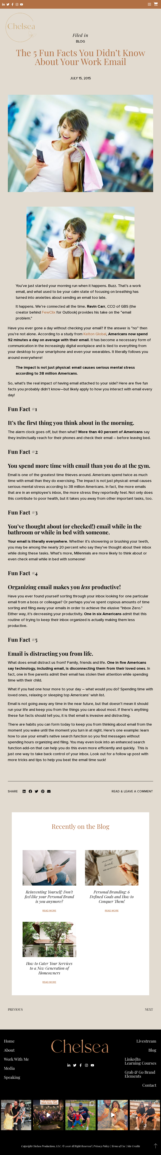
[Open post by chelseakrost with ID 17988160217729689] (113, 1115)
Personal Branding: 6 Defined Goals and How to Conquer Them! (112, 896)
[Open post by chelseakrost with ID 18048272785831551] (145, 1115)
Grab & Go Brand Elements (140, 1074)
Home (9, 1041)
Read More (49, 910)
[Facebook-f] (12, 4)
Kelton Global (94, 334)
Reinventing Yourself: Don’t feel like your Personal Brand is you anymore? (49, 896)
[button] (24, 791)
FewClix (48, 312)
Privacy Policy (101, 1146)
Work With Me (16, 1059)
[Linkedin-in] (3, 4)
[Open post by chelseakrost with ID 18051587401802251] (48, 1115)
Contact (149, 1085)
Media (9, 1068)
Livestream (146, 1041)
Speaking (12, 1077)
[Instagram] (17, 4)
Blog (152, 1050)
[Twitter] (7, 4)
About (9, 1050)
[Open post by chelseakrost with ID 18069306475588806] (16, 1115)
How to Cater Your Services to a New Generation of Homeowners (49, 968)
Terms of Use (118, 1146)
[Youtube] (21, 4)
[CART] (155, 4)
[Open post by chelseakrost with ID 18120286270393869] (80, 1115)
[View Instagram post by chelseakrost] (28, 1126)
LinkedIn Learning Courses (140, 1061)
